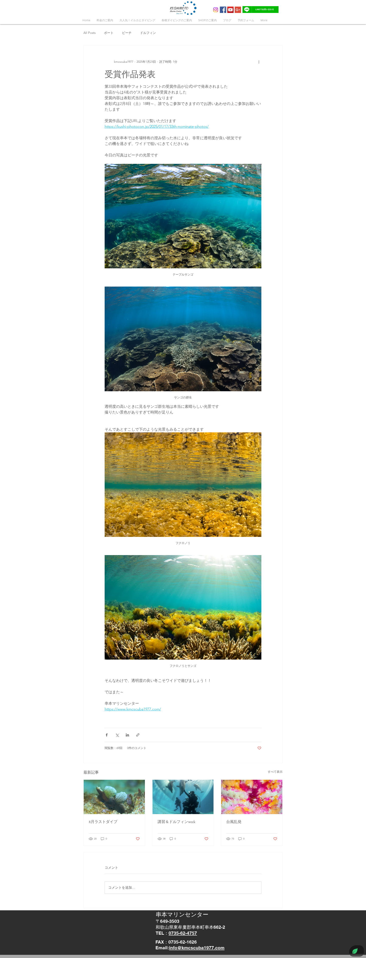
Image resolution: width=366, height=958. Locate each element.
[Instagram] (215, 10)
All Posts (89, 33)
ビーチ (127, 33)
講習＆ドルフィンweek (176, 821)
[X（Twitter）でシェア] (117, 735)
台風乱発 (233, 821)
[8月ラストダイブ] (114, 797)
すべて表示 (275, 772)
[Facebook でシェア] (107, 735)
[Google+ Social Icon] (238, 10)
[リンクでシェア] (138, 735)
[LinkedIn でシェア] (127, 735)
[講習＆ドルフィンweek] (183, 797)
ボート (109, 33)
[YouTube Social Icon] (230, 10)
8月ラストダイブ (103, 821)
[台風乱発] (251, 797)
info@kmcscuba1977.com (197, 947)
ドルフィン (148, 33)
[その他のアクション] (258, 61)
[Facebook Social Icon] (223, 10)
